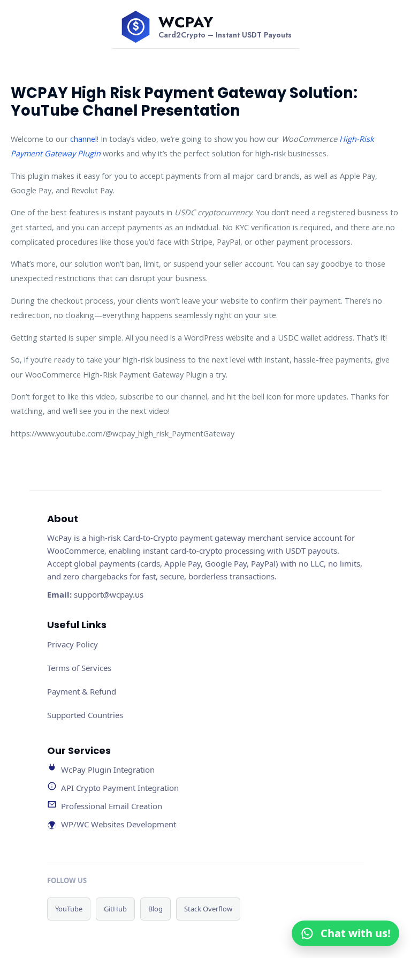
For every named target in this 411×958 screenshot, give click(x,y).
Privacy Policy (72, 644)
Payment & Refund (81, 691)
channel (83, 138)
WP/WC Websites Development (118, 824)
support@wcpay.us (108, 594)
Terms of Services (79, 667)
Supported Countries (85, 715)
